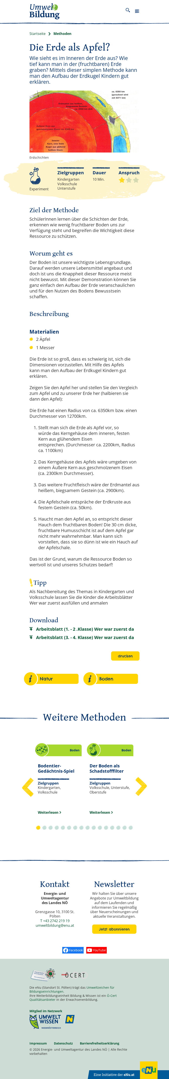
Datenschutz (63, 1043)
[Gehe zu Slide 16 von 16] (131, 828)
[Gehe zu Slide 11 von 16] (100, 828)
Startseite (37, 33)
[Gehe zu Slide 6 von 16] (69, 828)
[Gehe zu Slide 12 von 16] (106, 828)
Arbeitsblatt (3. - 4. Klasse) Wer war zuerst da (85, 637)
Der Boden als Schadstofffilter (109, 768)
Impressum (38, 1043)
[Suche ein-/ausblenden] (127, 11)
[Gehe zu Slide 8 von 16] (81, 828)
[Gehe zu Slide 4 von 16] (57, 828)
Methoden (62, 33)
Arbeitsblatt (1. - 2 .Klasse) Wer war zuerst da (85, 629)
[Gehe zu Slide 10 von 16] (94, 828)
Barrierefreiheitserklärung (99, 1043)
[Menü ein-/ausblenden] (137, 11)
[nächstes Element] (141, 787)
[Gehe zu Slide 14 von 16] (118, 828)
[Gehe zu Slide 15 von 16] (124, 828)
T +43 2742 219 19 (55, 920)
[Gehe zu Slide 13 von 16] (112, 828)
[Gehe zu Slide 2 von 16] (44, 828)
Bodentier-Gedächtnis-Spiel (56, 768)
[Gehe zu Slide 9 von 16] (87, 828)
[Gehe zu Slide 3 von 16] (51, 828)
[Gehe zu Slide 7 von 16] (75, 828)
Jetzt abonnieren (114, 929)
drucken (125, 656)
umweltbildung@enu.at (55, 925)
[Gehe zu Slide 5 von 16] (63, 828)
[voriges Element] (28, 787)
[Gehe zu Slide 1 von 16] (38, 828)
